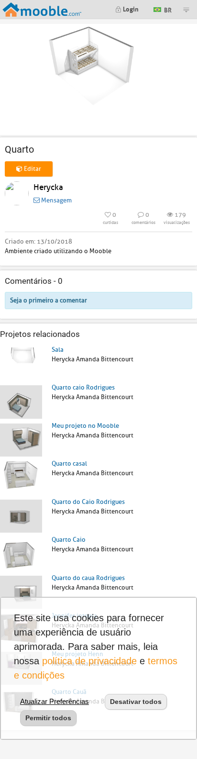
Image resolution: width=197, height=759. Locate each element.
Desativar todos (136, 701)
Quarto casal (69, 463)
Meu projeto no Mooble (85, 426)
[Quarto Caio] (21, 553)
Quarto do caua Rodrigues (88, 578)
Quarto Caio (69, 540)
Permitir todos (48, 718)
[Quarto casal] (21, 477)
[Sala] (21, 363)
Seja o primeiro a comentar (48, 300)
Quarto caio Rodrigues (83, 387)
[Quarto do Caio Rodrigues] (21, 516)
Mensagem (56, 200)
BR (167, 9)
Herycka (48, 187)
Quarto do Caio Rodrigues (88, 502)
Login (130, 8)
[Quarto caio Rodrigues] (21, 401)
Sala (58, 350)
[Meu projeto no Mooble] (21, 439)
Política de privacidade (89, 661)
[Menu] (186, 9)
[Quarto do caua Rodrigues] (21, 592)
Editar (31, 169)
